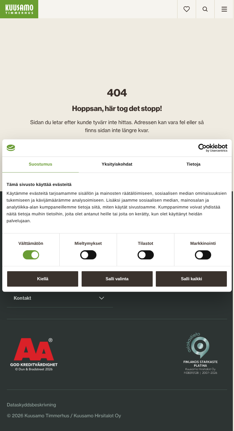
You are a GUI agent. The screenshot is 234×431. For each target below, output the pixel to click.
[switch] (88, 254)
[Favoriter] (186, 9)
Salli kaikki (191, 278)
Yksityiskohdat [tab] (117, 164)
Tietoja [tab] (194, 164)
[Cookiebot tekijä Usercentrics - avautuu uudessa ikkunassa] (202, 148)
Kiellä (42, 278)
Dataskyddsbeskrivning (31, 405)
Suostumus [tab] (41, 164)
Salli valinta (117, 278)
